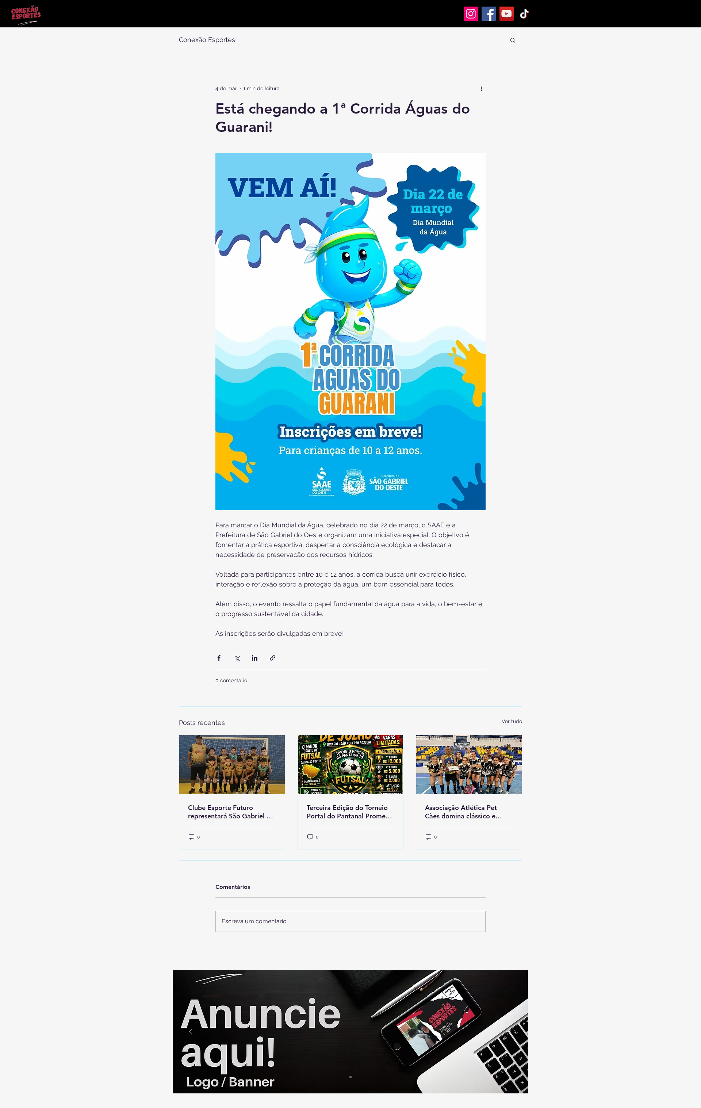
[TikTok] (524, 14)
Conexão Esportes (207, 39)
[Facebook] (489, 14)
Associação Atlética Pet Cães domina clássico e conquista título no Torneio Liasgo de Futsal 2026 (466, 811)
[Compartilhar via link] (272, 657)
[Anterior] (190, 1032)
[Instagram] (471, 14)
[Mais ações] (481, 88)
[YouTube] (506, 14)
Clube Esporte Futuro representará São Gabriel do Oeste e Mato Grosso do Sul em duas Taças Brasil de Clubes (231, 811)
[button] (512, 40)
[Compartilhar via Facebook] (218, 657)
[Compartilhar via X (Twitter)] (236, 657)
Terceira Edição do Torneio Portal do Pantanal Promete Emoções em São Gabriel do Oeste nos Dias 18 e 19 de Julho (350, 811)
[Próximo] (510, 1032)
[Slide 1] (350, 1077)
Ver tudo (512, 721)
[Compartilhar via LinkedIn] (254, 657)
